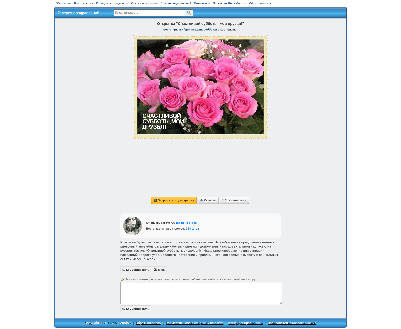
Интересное (202, 3)
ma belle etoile (186, 222)
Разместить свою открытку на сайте (194, 323)
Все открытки (83, 3)
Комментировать (135, 308)
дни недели (193, 29)
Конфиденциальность (245, 323)
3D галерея (63, 3)
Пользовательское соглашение (292, 323)
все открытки (173, 29)
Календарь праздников (112, 3)
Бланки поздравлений (176, 3)
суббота (210, 29)
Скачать (208, 200)
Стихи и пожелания (144, 3)
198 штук (192, 228)
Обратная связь (260, 3)
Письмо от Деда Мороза (229, 3)
